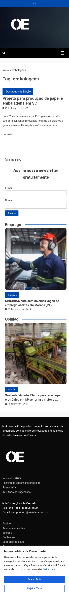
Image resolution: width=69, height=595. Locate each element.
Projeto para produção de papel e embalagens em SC (33, 101)
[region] (34, 570)
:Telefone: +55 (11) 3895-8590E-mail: (25, 508)
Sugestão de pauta (13, 541)
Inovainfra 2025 (12, 478)
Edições (7, 532)
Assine (7, 523)
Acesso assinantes (14, 528)
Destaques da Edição (18, 91)
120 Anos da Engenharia (17, 492)
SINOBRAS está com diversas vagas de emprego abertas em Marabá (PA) (32, 303)
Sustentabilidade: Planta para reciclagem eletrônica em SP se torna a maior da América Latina (33, 397)
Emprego (12, 295)
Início (6, 70)
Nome (8, 200)
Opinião (11, 389)
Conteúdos (9, 537)
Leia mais (7, 134)
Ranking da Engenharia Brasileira (21, 482)
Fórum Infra (9, 487)
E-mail (8, 188)
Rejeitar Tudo (34, 588)
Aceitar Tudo (35, 579)
